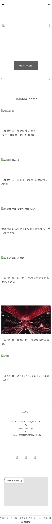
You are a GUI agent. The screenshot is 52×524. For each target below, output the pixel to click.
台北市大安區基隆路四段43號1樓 (26, 435)
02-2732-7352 (26, 428)
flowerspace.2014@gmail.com (26, 421)
